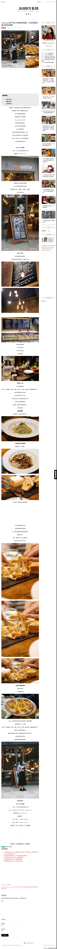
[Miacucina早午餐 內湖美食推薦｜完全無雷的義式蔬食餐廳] (20, 49)
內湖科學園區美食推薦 (26, 887)
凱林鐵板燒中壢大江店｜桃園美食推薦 (13, 859)
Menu (4, 2)
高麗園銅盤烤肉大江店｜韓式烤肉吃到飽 (13, 861)
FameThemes (53, 945)
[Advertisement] (20, 80)
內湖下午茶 (19, 887)
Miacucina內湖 (14, 887)
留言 (2, 901)
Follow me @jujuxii (29, 943)
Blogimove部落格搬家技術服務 (50, 948)
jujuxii (8, 27)
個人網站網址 (3, 929)
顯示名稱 (3, 919)
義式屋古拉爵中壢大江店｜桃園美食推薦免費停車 (15, 855)
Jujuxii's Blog (28, 8)
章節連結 (5, 95)
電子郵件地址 (3, 924)
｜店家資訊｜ (8, 103)
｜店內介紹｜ (8, 99)
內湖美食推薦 (34, 887)
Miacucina (8, 887)
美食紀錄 (3, 27)
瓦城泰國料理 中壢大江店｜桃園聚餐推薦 (13, 857)
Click (55, 474)
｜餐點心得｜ (8, 101)
